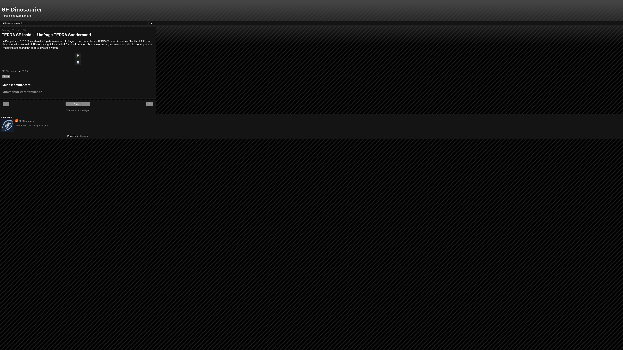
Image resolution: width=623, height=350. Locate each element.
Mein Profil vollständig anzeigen (31, 125)
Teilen (6, 76)
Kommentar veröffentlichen (22, 91)
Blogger (84, 136)
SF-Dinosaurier (22, 9)
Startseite (78, 104)
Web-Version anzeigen (78, 110)
